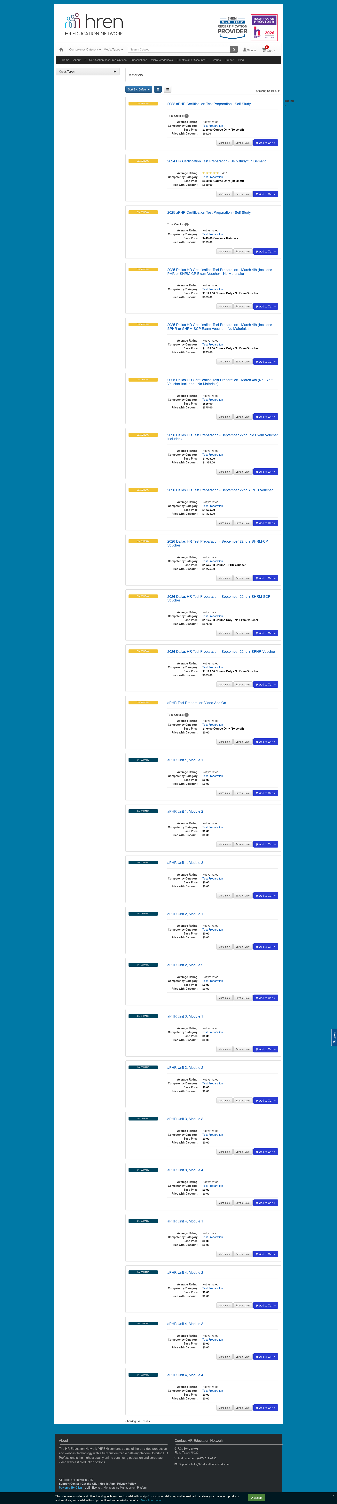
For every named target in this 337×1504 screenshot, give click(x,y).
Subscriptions (138, 59)
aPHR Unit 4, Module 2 (185, 1272)
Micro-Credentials (162, 59)
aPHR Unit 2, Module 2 (185, 964)
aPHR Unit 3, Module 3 (185, 1118)
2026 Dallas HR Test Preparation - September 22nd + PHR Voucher (220, 489)
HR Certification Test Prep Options (105, 59)
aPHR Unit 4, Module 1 (185, 1220)
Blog (241, 59)
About (77, 59)
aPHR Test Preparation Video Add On (196, 702)
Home (65, 59)
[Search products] (234, 49)
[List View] (167, 89)
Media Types (112, 49)
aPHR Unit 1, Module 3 (185, 862)
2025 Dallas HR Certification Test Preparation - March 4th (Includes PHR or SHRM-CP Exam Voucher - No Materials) (219, 271)
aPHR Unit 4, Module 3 (185, 1323)
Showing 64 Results (268, 91)
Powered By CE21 (71, 1487)
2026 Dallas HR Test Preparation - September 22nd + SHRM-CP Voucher (217, 543)
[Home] (61, 49)
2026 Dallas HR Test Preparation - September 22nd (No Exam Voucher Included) (222, 436)
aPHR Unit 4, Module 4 (185, 1374)
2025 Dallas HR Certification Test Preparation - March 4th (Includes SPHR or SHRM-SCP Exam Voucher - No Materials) (219, 326)
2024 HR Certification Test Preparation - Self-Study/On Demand (217, 160)
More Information (151, 1500)
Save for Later (243, 142)
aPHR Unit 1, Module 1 (185, 759)
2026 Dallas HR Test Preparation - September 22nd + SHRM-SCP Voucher (218, 598)
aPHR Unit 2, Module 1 (185, 913)
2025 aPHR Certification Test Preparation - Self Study (209, 212)
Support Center (69, 1483)
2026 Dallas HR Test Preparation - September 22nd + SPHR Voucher (221, 651)
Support (229, 59)
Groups (216, 59)
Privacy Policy (126, 1483)
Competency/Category (84, 49)
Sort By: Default (138, 89)
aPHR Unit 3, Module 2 (185, 1067)
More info (224, 142)
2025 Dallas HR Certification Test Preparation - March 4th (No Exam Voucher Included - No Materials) (220, 381)
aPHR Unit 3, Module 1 (185, 1016)
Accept (258, 1498)
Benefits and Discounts (191, 59)
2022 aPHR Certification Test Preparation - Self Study (209, 103)
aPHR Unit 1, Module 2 (185, 811)
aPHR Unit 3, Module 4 (185, 1169)
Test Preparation (212, 126)
